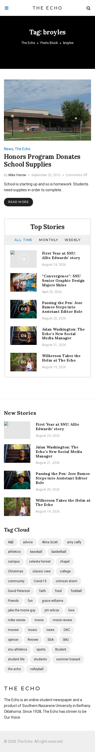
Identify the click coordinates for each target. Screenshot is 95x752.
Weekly (72, 240)
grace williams (52, 601)
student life (16, 659)
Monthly (48, 240)
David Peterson (19, 591)
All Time (24, 240)
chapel (65, 561)
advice (28, 542)
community (16, 581)
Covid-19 (40, 581)
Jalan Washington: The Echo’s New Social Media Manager (63, 334)
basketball (58, 552)
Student (60, 649)
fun (30, 601)
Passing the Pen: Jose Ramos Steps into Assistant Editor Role (62, 307)
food (58, 591)
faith (42, 591)
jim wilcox (52, 610)
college (65, 571)
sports (41, 649)
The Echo (47, 8)
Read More (18, 202)
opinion (13, 640)
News (8, 149)
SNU (66, 640)
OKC (67, 630)
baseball (36, 552)
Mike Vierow (17, 175)
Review (33, 640)
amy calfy (74, 542)
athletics (14, 552)
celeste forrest (40, 561)
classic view (41, 571)
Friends (13, 601)
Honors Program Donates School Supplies (42, 160)
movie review (62, 620)
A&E (11, 542)
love (71, 610)
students (40, 659)
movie (39, 620)
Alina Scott (50, 542)
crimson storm (66, 581)
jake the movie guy (21, 610)
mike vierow (16, 620)
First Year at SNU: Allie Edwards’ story (61, 255)
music (32, 630)
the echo (14, 669)
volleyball (37, 669)
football (76, 591)
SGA (51, 640)
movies (13, 630)
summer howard (68, 659)
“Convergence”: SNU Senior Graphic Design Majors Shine (63, 280)
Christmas (15, 571)
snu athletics (17, 649)
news (50, 630)
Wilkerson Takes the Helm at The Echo (61, 358)
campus (14, 561)
